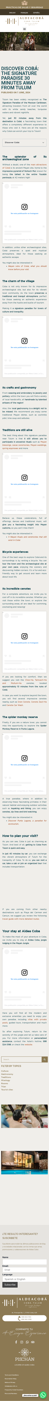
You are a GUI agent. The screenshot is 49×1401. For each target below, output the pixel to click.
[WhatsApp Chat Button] (43, 1395)
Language (7, 1274)
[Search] (45, 1059)
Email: (5, 1266)
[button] (25, 29)
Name (5, 1257)
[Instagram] (21, 1342)
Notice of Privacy (10, 1382)
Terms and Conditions (12, 1375)
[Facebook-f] (16, 1342)
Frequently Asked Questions (14, 1389)
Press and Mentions (11, 1393)
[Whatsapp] (27, 1342)
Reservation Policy (11, 1378)
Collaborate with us (11, 1386)
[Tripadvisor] (32, 1342)
